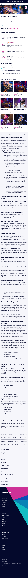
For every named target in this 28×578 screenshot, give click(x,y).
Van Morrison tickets (8, 385)
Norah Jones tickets (8, 389)
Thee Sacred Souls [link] (5, 456)
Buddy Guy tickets (8, 407)
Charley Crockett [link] (5, 465)
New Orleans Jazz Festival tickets (11, 396)
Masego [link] (3, 459)
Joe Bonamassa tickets (9, 387)
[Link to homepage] (14, 4)
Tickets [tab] (4, 21)
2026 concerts (4, 228)
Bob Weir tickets (7, 392)
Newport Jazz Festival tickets (10, 394)
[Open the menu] (2, 4)
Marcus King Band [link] (5, 481)
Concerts (7, 134)
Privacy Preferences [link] (6, 567)
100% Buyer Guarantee (16, 1)
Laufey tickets (7, 413)
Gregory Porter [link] (4, 484)
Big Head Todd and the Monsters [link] (8, 474)
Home (2, 134)
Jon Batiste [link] (3, 462)
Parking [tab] (10, 21)
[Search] (25, 4)
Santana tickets (7, 409)
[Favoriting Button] (26, 7)
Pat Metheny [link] (4, 478)
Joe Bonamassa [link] (4, 468)
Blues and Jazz (13, 134)
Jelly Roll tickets (7, 411)
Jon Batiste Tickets (8, 415)
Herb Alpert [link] (3, 471)
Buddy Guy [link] (3, 453)
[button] (3, 25)
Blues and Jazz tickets (13, 380)
